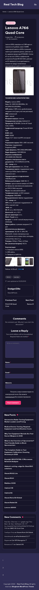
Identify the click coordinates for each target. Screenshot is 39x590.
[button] (12, 293)
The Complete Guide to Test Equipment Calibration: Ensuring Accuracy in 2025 (16, 452)
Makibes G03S (10, 483)
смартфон (16, 277)
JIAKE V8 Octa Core (17, 528)
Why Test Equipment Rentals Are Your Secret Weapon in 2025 (18, 435)
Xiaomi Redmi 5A (10, 503)
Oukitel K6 (8, 493)
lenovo (9, 277)
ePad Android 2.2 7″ (23, 536)
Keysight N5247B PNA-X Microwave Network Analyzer (18, 460)
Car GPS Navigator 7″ (19, 540)
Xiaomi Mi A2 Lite (11, 473)
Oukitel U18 (8, 488)
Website (8, 383)
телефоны (10, 23)
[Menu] (35, 4)
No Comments (13, 39)
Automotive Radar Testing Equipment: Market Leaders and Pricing (19, 421)
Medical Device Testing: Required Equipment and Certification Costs (18, 428)
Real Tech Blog (13, 4)
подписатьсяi (10, 397)
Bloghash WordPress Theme (23, 587)
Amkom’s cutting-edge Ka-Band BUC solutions (18, 467)
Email (8, 372)
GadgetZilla (14, 288)
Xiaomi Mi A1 (9, 478)
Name (8, 362)
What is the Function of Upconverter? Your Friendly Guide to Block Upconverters (19, 443)
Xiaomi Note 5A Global (13, 498)
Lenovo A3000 (10, 507)
